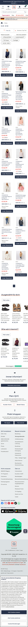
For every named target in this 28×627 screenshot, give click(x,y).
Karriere (17, 486)
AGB (3, 562)
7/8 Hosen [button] (6, 40)
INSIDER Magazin (5, 471)
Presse (2, 446)
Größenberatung (19, 439)
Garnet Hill (19, 571)
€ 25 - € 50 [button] (6, 43)
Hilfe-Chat (3, 433)
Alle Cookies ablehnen (14, 618)
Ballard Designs (7, 571)
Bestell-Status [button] (21, 404)
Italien (17, 550)
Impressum (22, 564)
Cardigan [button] (15, 40)
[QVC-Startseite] (1, 23)
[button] (3, 7)
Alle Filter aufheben (21, 34)
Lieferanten (4, 448)
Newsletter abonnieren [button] (14, 385)
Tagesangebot (6, 15)
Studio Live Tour (19, 494)
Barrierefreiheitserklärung (21, 479)
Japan (21, 550)
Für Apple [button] (7, 423)
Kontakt (3, 436)
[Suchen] (25, 11)
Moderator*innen (19, 488)
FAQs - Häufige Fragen (20, 457)
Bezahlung (17, 446)
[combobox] (12, 11)
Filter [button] (8, 30)
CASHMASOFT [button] (19, 37)
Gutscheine (4, 476)
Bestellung (17, 433)
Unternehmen (18, 471)
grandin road (3, 573)
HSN (2, 571)
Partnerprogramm (5, 481)
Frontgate (14, 571)
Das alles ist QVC (19, 473)
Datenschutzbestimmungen (15, 562)
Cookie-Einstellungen (14, 624)
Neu (13, 15)
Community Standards (8, 564)
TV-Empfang (18, 491)
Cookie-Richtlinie (9, 606)
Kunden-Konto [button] (7, 404)
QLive (2, 443)
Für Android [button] (20, 423)
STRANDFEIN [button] (7, 37)
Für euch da (4, 484)
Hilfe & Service (18, 460)
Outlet (16, 496)
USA (6, 550)
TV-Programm (4, 473)
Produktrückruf (4, 451)
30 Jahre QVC (20, 15)
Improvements (10, 573)
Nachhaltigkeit (18, 476)
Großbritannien (12, 550)
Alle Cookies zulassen (14, 612)
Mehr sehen (6, 300)
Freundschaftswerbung (6, 479)
